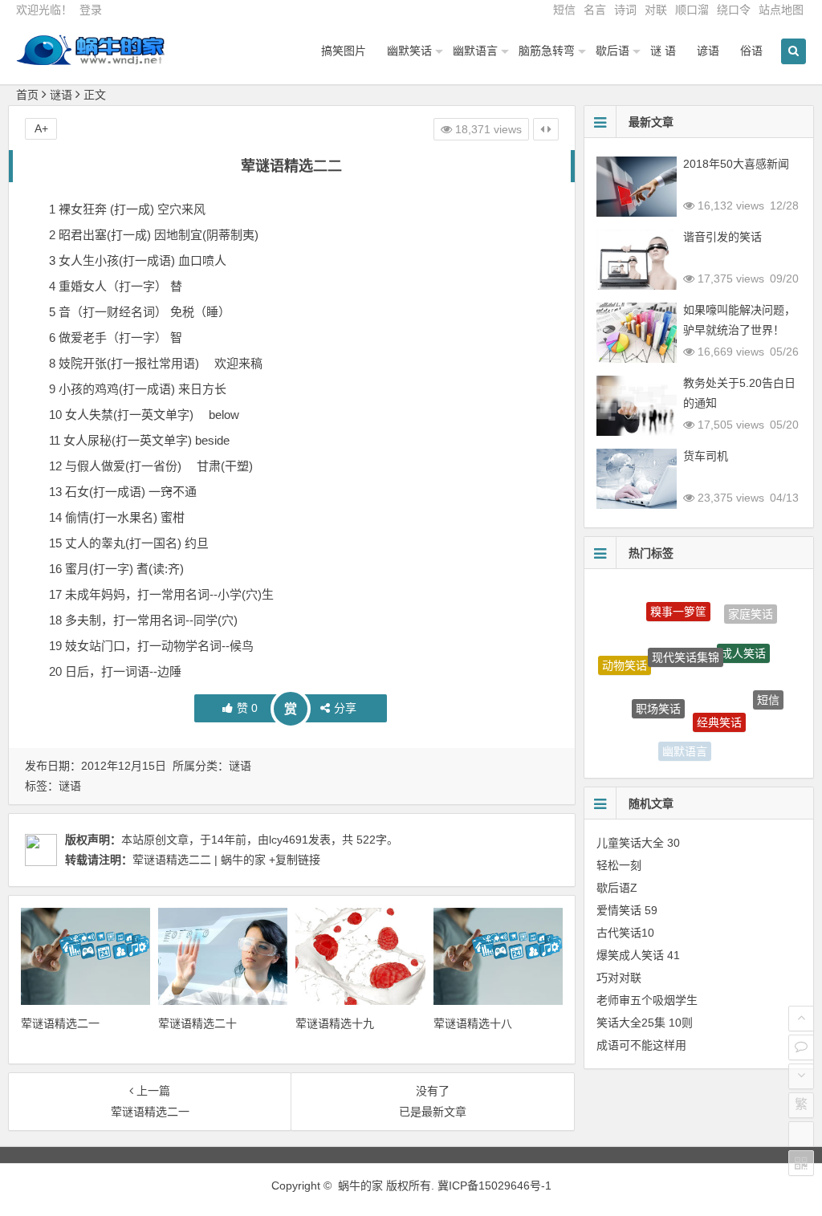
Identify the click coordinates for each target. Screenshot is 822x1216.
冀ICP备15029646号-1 (494, 1185)
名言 (595, 9)
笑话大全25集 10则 (644, 1022)
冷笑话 (634, 720)
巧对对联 (618, 977)
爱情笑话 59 (626, 910)
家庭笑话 (750, 612)
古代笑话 (741, 740)
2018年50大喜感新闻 (736, 163)
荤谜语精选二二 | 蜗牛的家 (199, 859)
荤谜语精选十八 (472, 1023)
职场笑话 (658, 694)
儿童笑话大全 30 (638, 842)
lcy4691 (288, 839)
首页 (27, 94)
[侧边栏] (546, 129)
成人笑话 (743, 639)
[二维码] (801, 1163)
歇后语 (612, 50)
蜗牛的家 (360, 1185)
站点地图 (781, 9)
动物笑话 (624, 658)
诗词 (625, 9)
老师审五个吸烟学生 (647, 1000)
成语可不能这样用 (641, 1045)
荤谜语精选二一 (60, 1023)
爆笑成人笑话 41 (638, 955)
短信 (564, 9)
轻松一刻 (618, 865)
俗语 (751, 50)
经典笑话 (719, 707)
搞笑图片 (343, 50)
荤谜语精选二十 (197, 1023)
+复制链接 (293, 859)
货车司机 (705, 455)
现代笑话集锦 (685, 639)
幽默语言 (475, 50)
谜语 (61, 94)
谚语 (708, 50)
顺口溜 (692, 9)
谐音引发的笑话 (722, 236)
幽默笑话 (409, 50)
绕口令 (734, 9)
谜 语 (663, 50)
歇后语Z (616, 887)
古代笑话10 (625, 932)
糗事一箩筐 (678, 602)
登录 (90, 9)
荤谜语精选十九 (334, 1023)
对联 (656, 9)
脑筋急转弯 (547, 50)
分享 (345, 708)
